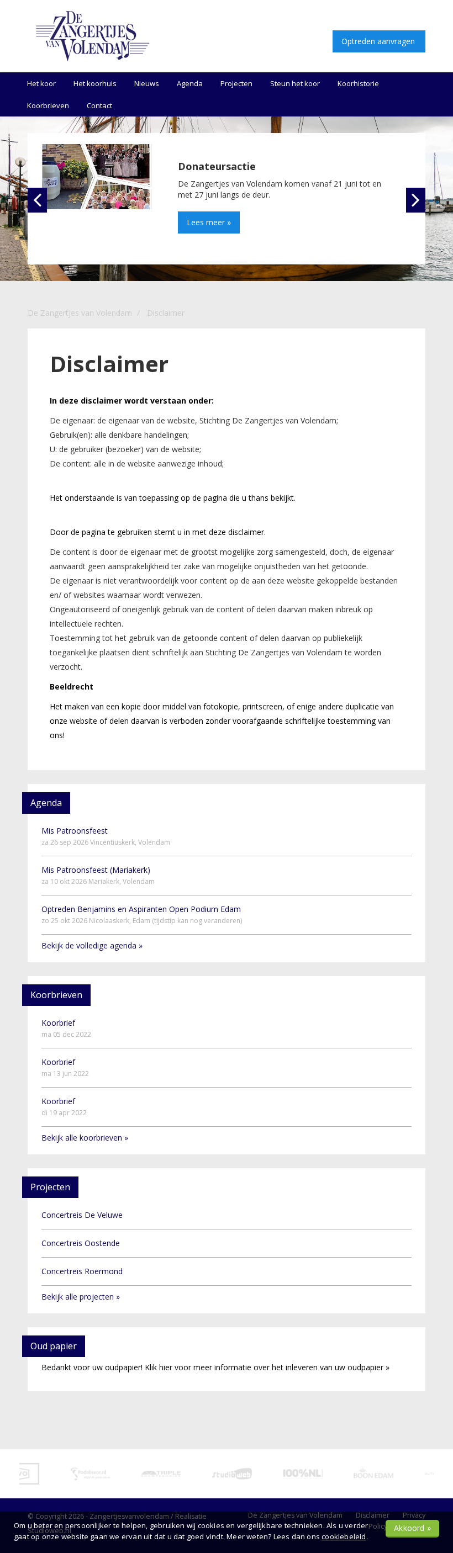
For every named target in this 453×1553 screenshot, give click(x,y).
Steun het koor (295, 83)
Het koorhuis (95, 83)
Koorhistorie (358, 83)
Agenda (190, 83)
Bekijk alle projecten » (80, 1296)
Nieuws (146, 83)
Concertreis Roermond (82, 1271)
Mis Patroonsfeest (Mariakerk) (98, 875)
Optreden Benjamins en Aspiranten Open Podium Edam (141, 914)
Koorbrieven (48, 105)
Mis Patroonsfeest (105, 836)
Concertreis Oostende (80, 1243)
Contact (99, 105)
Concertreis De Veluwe (82, 1215)
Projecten (236, 83)
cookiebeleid (344, 1536)
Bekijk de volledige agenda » (92, 945)
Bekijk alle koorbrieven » (84, 1137)
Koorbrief (66, 1028)
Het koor (41, 83)
